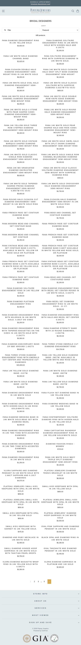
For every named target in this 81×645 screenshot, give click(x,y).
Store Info (40, 594)
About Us (40, 601)
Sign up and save (40, 622)
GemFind (44, 630)
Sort (43, 25)
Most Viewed (40, 615)
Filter (9, 30)
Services (41, 608)
